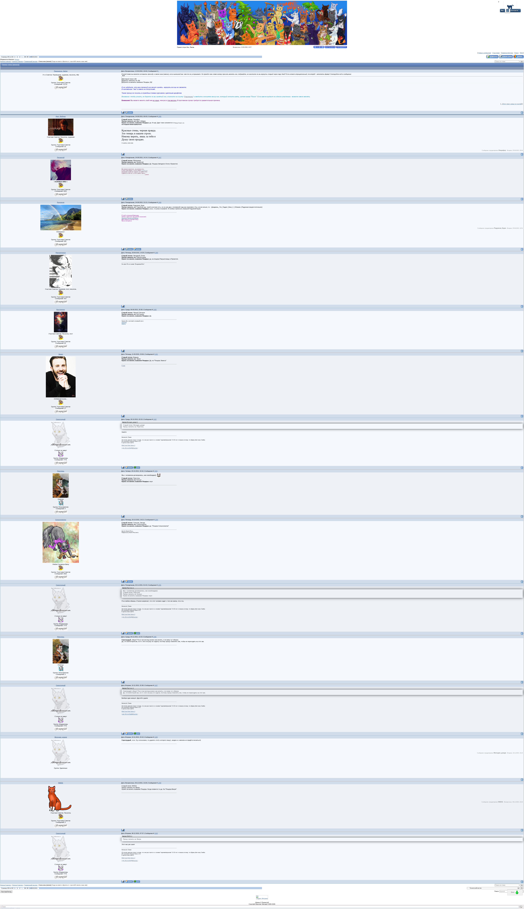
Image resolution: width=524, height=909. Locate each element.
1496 (154, 637)
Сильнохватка (60, 520)
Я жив (123, 365)
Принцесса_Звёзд (60, 71)
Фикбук (124, 323)
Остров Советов (5, 61)
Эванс (60, 354)
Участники (496, 53)
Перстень (60, 471)
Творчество (130, 218)
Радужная (60, 202)
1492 (155, 419)
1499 (159, 783)
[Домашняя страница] (137, 249)
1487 (159, 157)
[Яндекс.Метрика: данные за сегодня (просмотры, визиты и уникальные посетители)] (262, 897)
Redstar (17, 59)
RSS (521, 53)
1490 (155, 309)
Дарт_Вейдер (61, 116)
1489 (156, 252)
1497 (156, 685)
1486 (159, 116)
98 (25, 57)
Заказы (136, 218)
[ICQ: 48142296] (136, 467)
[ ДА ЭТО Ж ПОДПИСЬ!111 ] (130, 448)
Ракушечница (61, 252)
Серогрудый (60, 419)
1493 (155, 471)
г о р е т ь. (145, 170)
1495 (159, 585)
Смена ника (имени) (45, 61)
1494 (156, 520)
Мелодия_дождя (61, 737)
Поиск (516, 53)
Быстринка (60, 309)
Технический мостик (30, 61)
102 (35, 57)
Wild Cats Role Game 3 (128, 445)
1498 (156, 737)
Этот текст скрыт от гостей (512, 104)
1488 (159, 202)
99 (27, 57)
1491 (156, 354)
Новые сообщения (484, 53)
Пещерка (124, 218)
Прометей (60, 157)
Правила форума (507, 53)
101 (33, 57)
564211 (60, 783)
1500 (156, 833)
